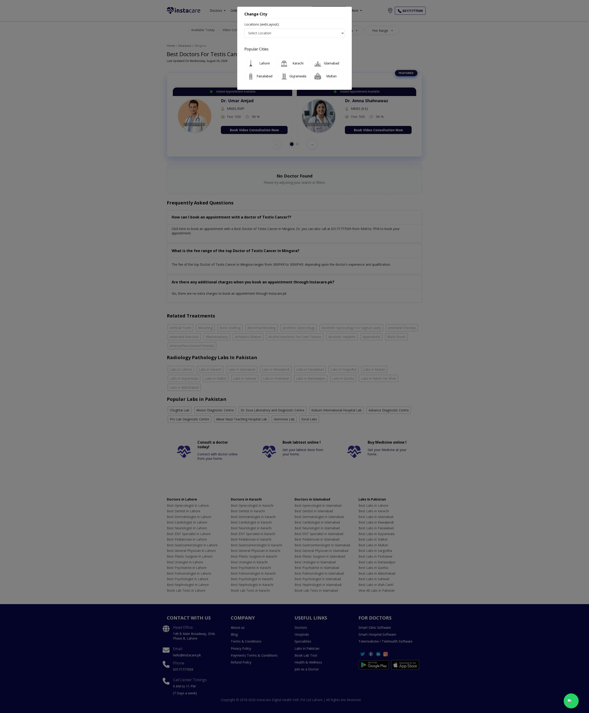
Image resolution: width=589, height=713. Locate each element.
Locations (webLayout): (261, 24)
